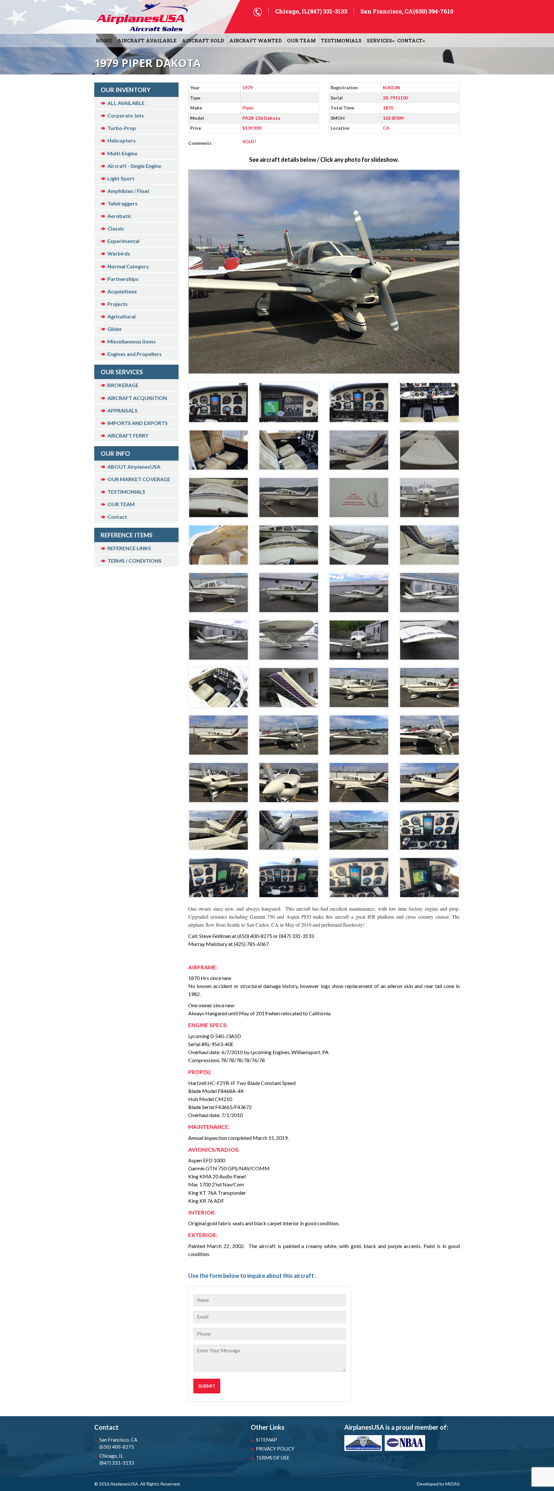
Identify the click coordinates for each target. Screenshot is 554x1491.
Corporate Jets (125, 115)
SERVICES (379, 40)
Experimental (123, 241)
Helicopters (121, 140)
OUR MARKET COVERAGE (138, 479)
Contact (117, 517)
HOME (104, 40)
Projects (117, 304)
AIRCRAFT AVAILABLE (147, 40)
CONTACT (410, 40)
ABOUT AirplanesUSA (133, 467)
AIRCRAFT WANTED (255, 40)
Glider (114, 329)
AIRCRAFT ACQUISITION (137, 398)
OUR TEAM (301, 40)
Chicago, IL (116, 1459)
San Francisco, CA (118, 1443)
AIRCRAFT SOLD (203, 40)
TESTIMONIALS (126, 492)
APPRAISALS (122, 410)
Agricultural (121, 316)
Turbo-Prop (121, 128)
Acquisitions (122, 291)
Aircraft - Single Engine (134, 166)
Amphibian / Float (128, 191)
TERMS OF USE (273, 1458)
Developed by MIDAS (438, 1484)
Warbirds (118, 253)
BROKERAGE (122, 385)
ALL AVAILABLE (126, 103)
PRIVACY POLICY (275, 1449)
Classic (115, 228)
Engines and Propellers (134, 354)
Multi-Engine (122, 153)
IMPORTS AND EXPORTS (137, 423)
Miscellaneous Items (131, 341)
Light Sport (120, 178)
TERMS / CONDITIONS (134, 561)
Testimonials (341, 40)
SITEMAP (266, 1440)
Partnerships (122, 279)
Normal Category (128, 266)
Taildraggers (122, 203)
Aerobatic (119, 216)
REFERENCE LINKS (129, 548)
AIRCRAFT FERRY (127, 435)
